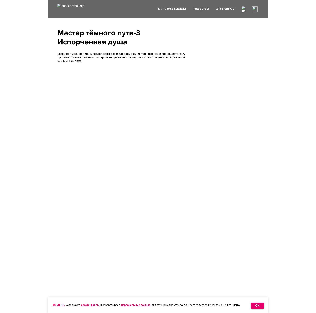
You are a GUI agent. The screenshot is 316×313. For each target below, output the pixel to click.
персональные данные (135, 304)
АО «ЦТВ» (59, 304)
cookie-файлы (90, 304)
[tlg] (245, 9)
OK (257, 305)
